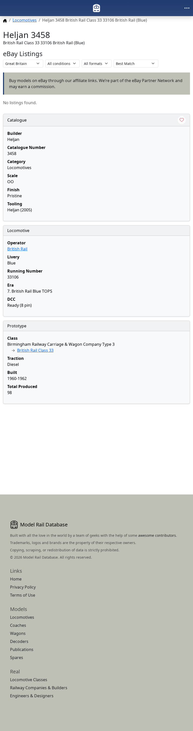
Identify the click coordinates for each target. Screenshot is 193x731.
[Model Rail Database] (96, 8)
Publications (21, 649)
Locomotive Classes (28, 679)
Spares (16, 657)
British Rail (17, 249)
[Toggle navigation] (187, 8)
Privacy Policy (23, 587)
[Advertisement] (96, 443)
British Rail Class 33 (35, 350)
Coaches (18, 625)
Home (16, 579)
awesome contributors (157, 535)
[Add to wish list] (182, 120)
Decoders (19, 641)
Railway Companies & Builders (38, 687)
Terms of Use (22, 595)
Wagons (18, 633)
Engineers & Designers (32, 696)
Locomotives (25, 20)
